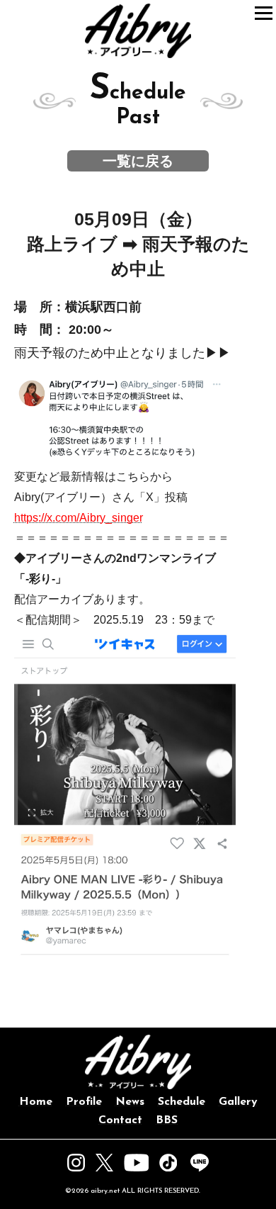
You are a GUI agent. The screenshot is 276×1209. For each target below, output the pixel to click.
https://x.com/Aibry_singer (78, 518)
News (129, 1102)
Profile (84, 1102)
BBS (167, 1120)
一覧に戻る (138, 161)
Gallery (238, 1102)
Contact (120, 1120)
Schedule (181, 1102)
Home (35, 1102)
